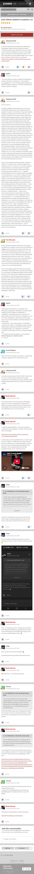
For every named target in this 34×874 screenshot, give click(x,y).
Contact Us (13, 861)
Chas (8, 484)
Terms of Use (10, 871)
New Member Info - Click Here (17, 14)
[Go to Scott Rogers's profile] (3, 351)
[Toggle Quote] (4, 491)
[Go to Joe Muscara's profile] (3, 241)
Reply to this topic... (11, 839)
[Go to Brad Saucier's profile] (3, 397)
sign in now (10, 832)
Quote (7, 67)
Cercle (8, 686)
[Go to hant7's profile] (3, 75)
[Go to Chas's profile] (3, 486)
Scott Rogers (11, 350)
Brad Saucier (25, 491)
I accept (27, 869)
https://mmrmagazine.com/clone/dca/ (12, 815)
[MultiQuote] (2, 67)
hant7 (8, 73)
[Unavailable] (16, 578)
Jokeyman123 (7, 27)
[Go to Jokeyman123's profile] (3, 42)
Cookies (21, 861)
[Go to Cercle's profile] (3, 687)
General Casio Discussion (19, 29)
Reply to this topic (17, 35)
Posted (12, 43)
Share (8, 848)
